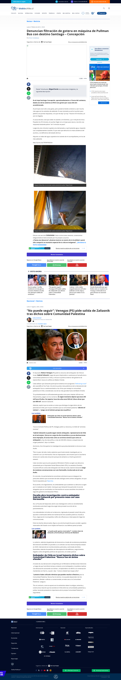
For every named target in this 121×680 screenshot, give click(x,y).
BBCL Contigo (76, 13)
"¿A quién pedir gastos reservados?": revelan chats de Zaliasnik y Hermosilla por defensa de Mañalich (65, 532)
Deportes (44, 13)
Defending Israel (80, 384)
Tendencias (52, 13)
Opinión (59, 13)
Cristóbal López (42, 324)
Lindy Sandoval (37, 318)
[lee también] (39, 419)
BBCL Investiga (66, 13)
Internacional (29, 13)
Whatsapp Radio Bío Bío (102, 670)
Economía (37, 13)
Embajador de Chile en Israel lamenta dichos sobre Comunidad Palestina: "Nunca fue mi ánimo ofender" (65, 416)
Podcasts (13, 13)
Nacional (20, 13)
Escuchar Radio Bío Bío (100, 1)
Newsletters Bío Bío (63, 1)
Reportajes (14, 659)
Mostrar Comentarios (57, 254)
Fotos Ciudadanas (34, 38)
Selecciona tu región (19, 1)
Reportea (50, 481)
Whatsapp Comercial (72, 670)
